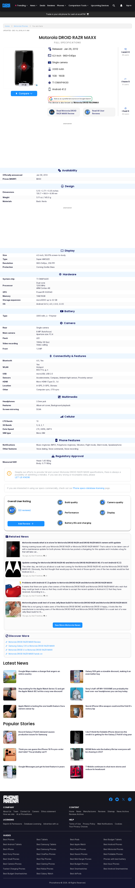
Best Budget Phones (79, 864)
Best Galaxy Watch (45, 873)
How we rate (8, 814)
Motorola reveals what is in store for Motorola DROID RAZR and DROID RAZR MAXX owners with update (71, 542)
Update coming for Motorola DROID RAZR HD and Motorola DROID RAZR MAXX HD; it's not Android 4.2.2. (72, 562)
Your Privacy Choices (78, 826)
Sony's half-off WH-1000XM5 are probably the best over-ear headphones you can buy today (106, 690)
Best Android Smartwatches (116, 869)
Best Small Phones (11, 859)
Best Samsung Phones (46, 849)
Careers (35, 811)
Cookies (118, 824)
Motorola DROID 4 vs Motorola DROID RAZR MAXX (30, 650)
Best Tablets (42, 839)
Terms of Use (75, 824)
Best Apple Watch (78, 844)
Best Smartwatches (78, 869)
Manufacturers (89, 811)
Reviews (101, 811)
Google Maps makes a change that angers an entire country (39, 672)
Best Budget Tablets (113, 839)
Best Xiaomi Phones (78, 854)
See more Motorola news (67, 625)
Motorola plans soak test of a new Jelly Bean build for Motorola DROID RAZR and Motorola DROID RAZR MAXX (74, 602)
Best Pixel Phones (78, 849)
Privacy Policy (89, 824)
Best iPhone (8, 849)
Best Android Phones (113, 844)
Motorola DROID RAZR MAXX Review (25, 642)
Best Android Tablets (12, 844)
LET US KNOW (22, 477)
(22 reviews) (24, 510)
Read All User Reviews (98, 112)
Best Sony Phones (11, 854)
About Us (7, 811)
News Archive (123, 811)
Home (71, 811)
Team (15, 811)
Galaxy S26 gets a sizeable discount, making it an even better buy (108, 672)
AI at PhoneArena (24, 814)
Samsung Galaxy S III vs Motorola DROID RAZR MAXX (32, 646)
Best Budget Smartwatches (15, 873)
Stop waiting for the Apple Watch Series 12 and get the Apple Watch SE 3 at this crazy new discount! (41, 690)
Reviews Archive (76, 814)
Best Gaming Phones (46, 864)
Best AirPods (75, 873)
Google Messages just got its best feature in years (41, 767)
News (78, 811)
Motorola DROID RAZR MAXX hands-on (25, 654)
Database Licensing (32, 824)
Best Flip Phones (44, 859)
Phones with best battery (115, 859)
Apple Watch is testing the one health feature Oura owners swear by (41, 707)
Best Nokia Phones (45, 869)
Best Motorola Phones (113, 849)
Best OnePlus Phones (46, 854)
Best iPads (74, 839)
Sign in (128, 5)
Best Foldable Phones (113, 854)
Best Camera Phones (12, 864)
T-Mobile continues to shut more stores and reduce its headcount (105, 768)
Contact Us (25, 811)
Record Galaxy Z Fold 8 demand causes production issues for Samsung (36, 733)
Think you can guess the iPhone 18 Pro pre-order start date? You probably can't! (41, 750)
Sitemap (111, 811)
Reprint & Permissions (12, 824)
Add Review (24, 523)
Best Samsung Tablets (46, 844)
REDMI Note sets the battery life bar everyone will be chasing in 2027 (108, 750)
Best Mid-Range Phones (80, 859)
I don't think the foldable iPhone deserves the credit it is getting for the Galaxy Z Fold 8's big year (108, 733)
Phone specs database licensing (88, 488)
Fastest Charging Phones (14, 869)
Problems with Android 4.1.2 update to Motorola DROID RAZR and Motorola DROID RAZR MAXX (67, 582)
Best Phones (8, 839)
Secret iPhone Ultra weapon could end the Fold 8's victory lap (108, 707)
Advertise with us (50, 824)
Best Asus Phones (111, 864)
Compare (24, 93)
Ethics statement (48, 811)
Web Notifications (105, 824)
